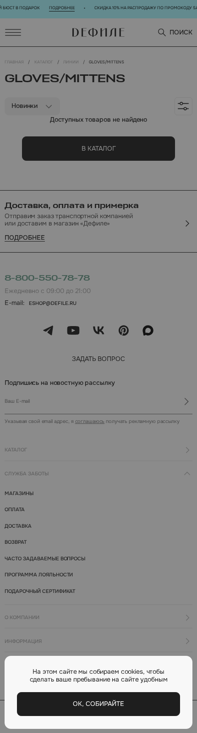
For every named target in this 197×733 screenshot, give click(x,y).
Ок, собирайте (98, 704)
